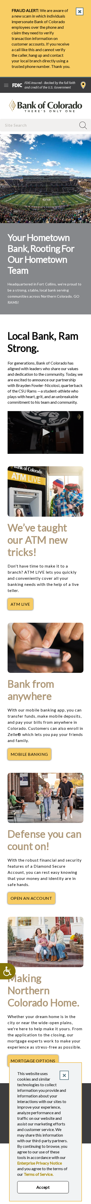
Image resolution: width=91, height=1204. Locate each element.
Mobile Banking (31, 755)
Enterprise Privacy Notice (39, 1163)
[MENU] (6, 85)
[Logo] (79, 417)
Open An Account (33, 899)
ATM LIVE (22, 605)
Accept (43, 1187)
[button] (45, 432)
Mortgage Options (34, 1062)
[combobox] (38, 125)
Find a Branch (83, 85)
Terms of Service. (38, 1174)
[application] (45, 432)
